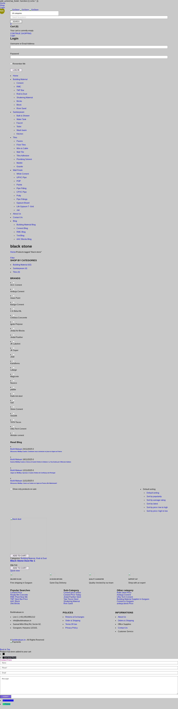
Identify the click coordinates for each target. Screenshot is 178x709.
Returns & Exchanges (74, 617)
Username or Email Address (22, 44)
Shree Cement (16, 409)
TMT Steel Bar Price (19, 599)
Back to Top (5, 649)
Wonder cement (17, 435)
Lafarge (13, 370)
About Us (122, 617)
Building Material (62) (22, 265)
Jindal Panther (16, 337)
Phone (7, 704)
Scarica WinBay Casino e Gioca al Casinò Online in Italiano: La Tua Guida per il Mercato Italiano (40, 462)
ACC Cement (16, 285)
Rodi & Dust (41, 558)
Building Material (28, 558)
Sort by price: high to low (157, 511)
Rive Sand (68, 603)
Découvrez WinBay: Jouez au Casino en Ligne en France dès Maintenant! (33, 483)
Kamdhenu (15, 363)
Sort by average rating (156, 500)
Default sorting (153, 493)
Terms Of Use (71, 624)
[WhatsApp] (4, 700)
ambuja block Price (125, 603)
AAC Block (15, 601)
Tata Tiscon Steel (71, 599)
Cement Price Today (72, 595)
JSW (12, 357)
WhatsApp (9, 700)
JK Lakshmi (15, 344)
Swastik (13, 416)
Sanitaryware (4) (20, 268)
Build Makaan (16, 449)
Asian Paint (15, 298)
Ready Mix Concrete (19, 595)
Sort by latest (152, 504)
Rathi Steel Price (124, 593)
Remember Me (18, 64)
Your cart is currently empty (21, 31)
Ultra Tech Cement (18, 429)
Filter (12, 258)
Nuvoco (13, 383)
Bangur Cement (17, 305)
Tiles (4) (16, 272)
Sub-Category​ (71, 590)
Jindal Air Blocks (17, 331)
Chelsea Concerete (18, 318)
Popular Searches (20, 590)
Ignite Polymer (16, 324)
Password (14, 54)
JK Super (14, 350)
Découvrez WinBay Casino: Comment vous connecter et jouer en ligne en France (36, 451)
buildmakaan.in (18, 640)
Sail (12, 403)
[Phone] (4, 704)
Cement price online (72, 593)
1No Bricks (15, 603)
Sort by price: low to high (157, 507)
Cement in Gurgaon (125, 601)
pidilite (13, 390)
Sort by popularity (154, 496)
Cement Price (16, 593)
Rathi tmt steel (16, 396)
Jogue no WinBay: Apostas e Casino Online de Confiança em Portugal (32, 473)
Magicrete (14, 376)
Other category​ (125, 590)
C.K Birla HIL (16, 311)
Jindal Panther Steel (72, 597)
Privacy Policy (71, 628)
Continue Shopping (20, 33)
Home (12, 252)
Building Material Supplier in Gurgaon (133, 599)
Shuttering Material (72, 601)
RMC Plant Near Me (19, 597)
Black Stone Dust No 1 (22, 560)
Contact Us (123, 628)
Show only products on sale (24, 489)
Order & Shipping (72, 621)
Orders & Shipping (126, 621)
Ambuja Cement (17, 291)
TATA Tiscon (15, 422)
